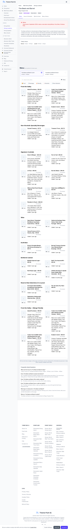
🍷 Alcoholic (46, 83)
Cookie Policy (33, 527)
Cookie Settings (48, 527)
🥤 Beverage (31, 83)
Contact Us (25, 444)
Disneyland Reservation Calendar (36, 449)
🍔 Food (23, 83)
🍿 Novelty (38, 83)
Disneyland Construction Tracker (36, 483)
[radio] (31, 73)
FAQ (23, 441)
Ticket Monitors (60, 455)
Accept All (64, 527)
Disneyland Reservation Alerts (36, 434)
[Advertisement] (44, 56)
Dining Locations (38, 5)
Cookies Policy (25, 497)
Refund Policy (25, 504)
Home (20, 5)
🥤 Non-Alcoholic (56, 83)
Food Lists (24, 431)
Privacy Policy (25, 491)
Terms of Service (26, 494)
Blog (23, 434)
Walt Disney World (27, 5)
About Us (24, 428)
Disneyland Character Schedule (36, 477)
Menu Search (59, 449)
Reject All (57, 527)
